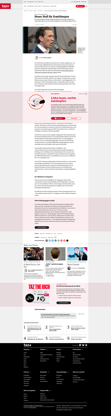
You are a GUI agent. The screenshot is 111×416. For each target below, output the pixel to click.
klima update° (27, 379)
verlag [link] (25, 1)
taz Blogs (75, 375)
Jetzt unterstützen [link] (41, 227)
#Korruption (59, 233)
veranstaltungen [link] (30, 1)
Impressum (71, 407)
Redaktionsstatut (66, 405)
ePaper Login (43, 398)
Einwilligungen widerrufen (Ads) (63, 409)
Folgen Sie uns (75, 345)
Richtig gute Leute (44, 359)
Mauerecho (26, 381)
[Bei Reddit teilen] (64, 241)
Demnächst (59, 375)
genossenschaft (76, 354)
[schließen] (86, 93)
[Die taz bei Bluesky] (83, 345)
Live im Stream (60, 379)
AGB (75, 407)
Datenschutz (65, 407)
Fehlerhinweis (51, 237)
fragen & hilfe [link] (40, 1)
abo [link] (72, 1)
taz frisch (42, 377)
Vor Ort (58, 377)
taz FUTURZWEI (76, 377)
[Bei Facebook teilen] (55, 241)
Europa (34, 10)
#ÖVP (55, 233)
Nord (25, 365)
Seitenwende (80, 407)
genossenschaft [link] (77, 1)
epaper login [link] (83, 1)
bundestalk (26, 375)
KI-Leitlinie (84, 405)
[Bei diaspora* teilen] (61, 241)
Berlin (25, 363)
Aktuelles (58, 352)
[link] (25, 6)
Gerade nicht (81, 93)
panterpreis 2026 (77, 363)
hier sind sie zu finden (49, 317)
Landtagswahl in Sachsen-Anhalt (46, 355)
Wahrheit (26, 367)
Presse (58, 361)
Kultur (25, 359)
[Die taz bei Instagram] (86, 345)
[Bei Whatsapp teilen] (58, 241)
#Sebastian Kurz (49, 233)
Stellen (58, 359)
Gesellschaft (27, 356)
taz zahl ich (75, 356)
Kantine (25, 396)
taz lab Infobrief (44, 381)
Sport (25, 361)
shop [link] (36, 1)
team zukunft (43, 375)
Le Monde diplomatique (78, 379)
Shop (25, 398)
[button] (87, 6)
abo (74, 352)
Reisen (25, 394)
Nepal (41, 352)
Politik (30, 10)
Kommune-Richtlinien (76, 405)
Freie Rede (26, 383)
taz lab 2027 (59, 383)
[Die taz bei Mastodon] (80, 345)
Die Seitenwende (60, 356)
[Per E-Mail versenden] (47, 241)
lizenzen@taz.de (33, 407)
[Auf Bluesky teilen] (53, 241)
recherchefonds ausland (78, 359)
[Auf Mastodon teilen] (50, 241)
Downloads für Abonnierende (47, 400)
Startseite (26, 10)
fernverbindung (27, 377)
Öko (25, 354)
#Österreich (42, 233)
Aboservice (43, 396)
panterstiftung (76, 361)
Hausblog (58, 354)
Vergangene (59, 381)
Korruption (40, 10)
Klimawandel (43, 361)
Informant (58, 407)
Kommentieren (44, 237)
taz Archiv (75, 382)
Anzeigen (26, 400)
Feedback (42, 393)
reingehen (26, 385)
